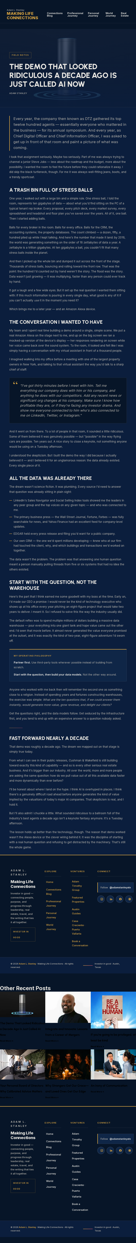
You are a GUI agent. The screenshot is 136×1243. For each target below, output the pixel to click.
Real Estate (125, 14)
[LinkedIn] (110, 899)
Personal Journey (93, 14)
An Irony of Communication (109, 1085)
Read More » (6, 1041)
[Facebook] (119, 899)
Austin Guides (76, 911)
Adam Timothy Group (77, 885)
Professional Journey (75, 14)
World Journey (110, 14)
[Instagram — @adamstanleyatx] (101, 899)
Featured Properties (78, 899)
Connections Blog (55, 14)
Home (49, 882)
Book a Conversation (80, 943)
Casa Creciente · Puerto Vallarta (78, 927)
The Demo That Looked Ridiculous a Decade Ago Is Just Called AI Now (22, 1029)
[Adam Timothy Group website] (129, 899)
